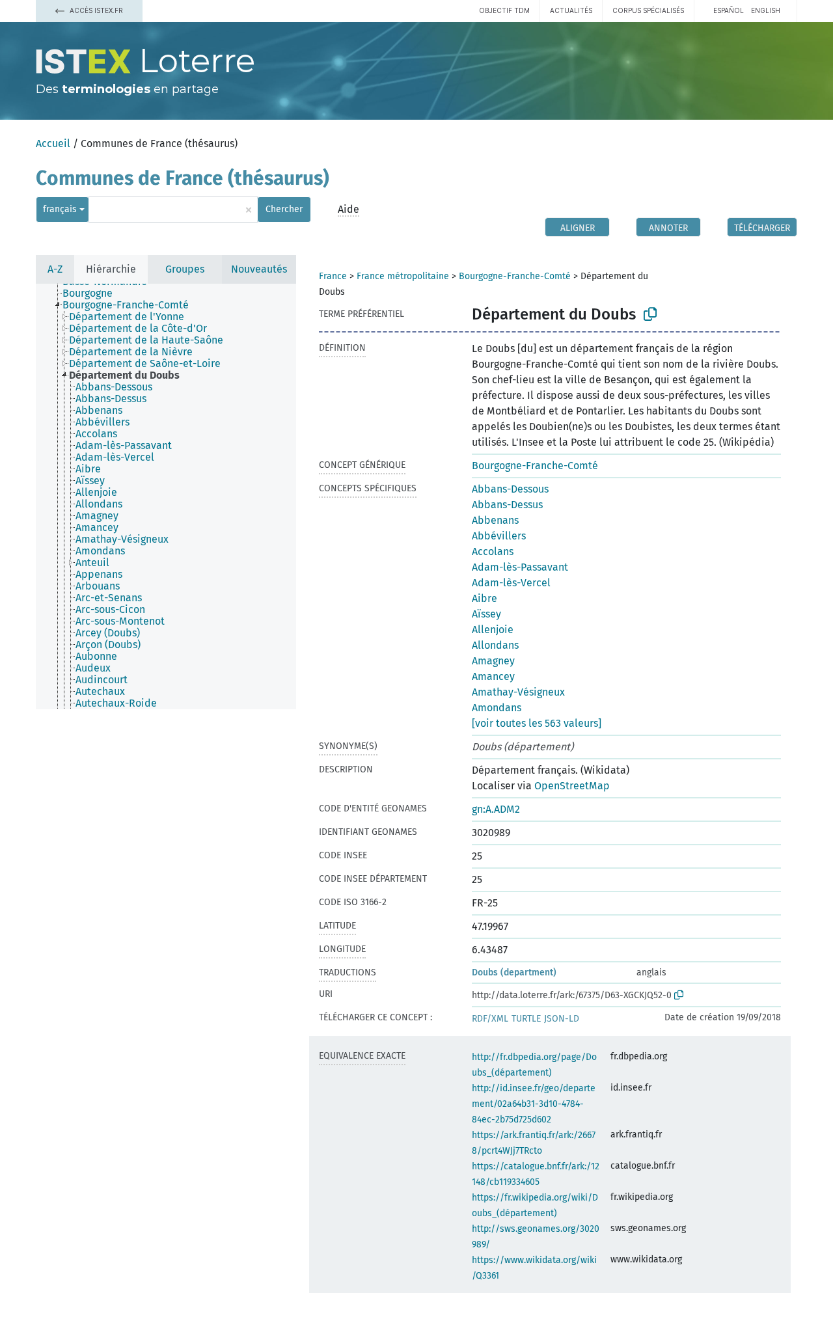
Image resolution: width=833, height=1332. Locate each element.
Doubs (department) (514, 972)
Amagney (493, 661)
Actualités (571, 10)
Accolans (492, 551)
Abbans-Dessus (507, 504)
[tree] (166, 496)
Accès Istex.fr (95, 10)
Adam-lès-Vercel (511, 583)
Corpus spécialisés (648, 10)
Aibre (484, 598)
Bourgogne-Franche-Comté (515, 276)
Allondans (495, 645)
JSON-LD (561, 1018)
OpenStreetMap (572, 786)
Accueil (53, 143)
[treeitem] (93, 293)
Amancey (493, 676)
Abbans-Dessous (510, 489)
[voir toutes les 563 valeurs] (536, 723)
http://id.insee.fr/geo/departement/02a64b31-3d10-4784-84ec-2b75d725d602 (533, 1104)
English (765, 10)
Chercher (284, 209)
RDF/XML (490, 1018)
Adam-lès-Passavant (520, 567)
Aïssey (486, 614)
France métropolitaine (403, 276)
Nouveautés (259, 269)
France (333, 276)
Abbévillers (499, 536)
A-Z (55, 269)
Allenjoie (492, 629)
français (60, 209)
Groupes (184, 269)
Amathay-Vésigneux (518, 692)
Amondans (496, 707)
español (728, 10)
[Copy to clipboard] (650, 314)
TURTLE (526, 1018)
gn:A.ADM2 (496, 809)
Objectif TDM (504, 10)
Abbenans (495, 520)
